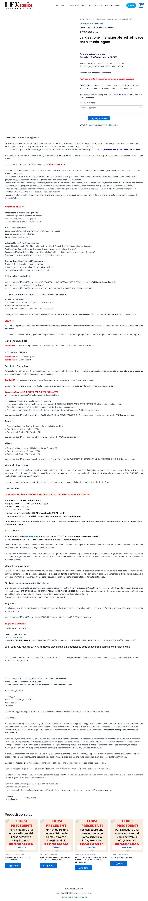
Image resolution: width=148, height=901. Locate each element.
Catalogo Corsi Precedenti (96, 19)
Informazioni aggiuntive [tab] (28, 137)
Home (82, 19)
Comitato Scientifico (77, 5)
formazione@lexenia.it (21, 640)
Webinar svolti (95, 5)
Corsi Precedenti (112, 5)
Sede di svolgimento (88, 103)
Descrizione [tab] (10, 137)
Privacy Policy (66, 897)
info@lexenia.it (81, 897)
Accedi (132, 5)
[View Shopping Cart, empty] (141, 5)
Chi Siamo (59, 5)
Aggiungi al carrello (98, 118)
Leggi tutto (13, 865)
